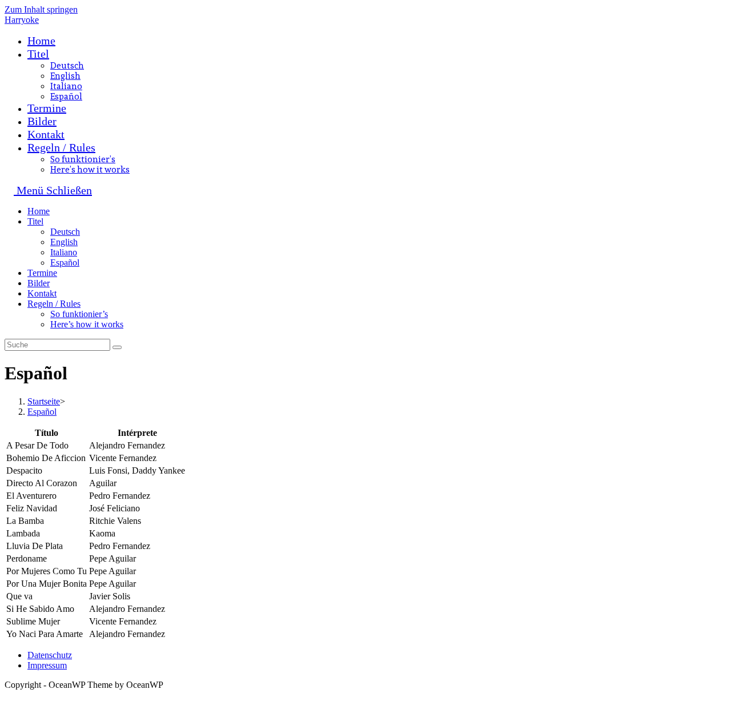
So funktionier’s (79, 314)
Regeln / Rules (54, 304)
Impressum (47, 665)
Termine (42, 273)
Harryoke (22, 20)
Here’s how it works (86, 324)
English (64, 242)
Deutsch (65, 232)
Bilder (38, 283)
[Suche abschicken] (117, 347)
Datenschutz (49, 655)
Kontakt (42, 293)
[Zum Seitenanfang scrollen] (8, 695)
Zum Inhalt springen (41, 9)
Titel (35, 221)
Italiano (63, 252)
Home (38, 211)
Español (64, 262)
